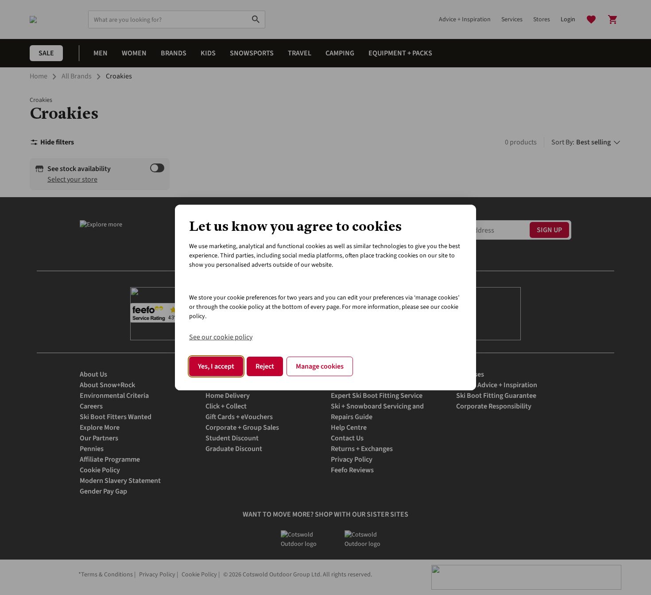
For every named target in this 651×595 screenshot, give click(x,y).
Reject (265, 366)
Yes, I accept (216, 366)
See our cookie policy (220, 337)
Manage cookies (320, 366)
